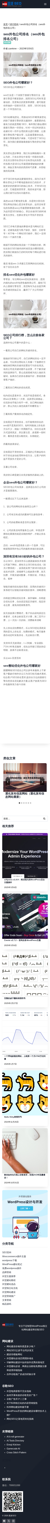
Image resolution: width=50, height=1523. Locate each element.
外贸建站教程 (9, 1280)
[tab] (19, 803)
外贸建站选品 (9, 1284)
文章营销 (6, 1300)
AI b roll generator (15, 1436)
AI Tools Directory (15, 1440)
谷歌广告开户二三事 (17, 1399)
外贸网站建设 (9, 1292)
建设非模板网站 (14, 1354)
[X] (9, 1521)
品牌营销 (6, 1272)
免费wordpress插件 (11, 1268)
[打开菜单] (45, 4)
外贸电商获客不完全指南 (19, 1391)
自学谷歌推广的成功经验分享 (21, 1374)
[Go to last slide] (8, 782)
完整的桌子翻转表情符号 (15, 998)
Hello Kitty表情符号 (13, 1117)
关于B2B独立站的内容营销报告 (22, 1403)
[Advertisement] (25, 715)
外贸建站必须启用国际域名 (20, 1358)
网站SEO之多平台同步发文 (20, 1350)
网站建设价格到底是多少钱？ (21, 1346)
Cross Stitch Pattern (16, 1452)
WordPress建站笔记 (12, 1264)
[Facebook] (4, 1521)
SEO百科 (7, 42)
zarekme (12, 48)
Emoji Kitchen (13, 1444)
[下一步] (42, 782)
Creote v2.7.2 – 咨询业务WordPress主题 (22, 940)
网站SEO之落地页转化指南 (20, 1419)
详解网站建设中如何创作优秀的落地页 (25, 1362)
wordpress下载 (9, 1260)
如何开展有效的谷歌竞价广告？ (22, 1395)
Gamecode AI (13, 1448)
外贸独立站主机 (10, 1288)
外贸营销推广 (9, 1296)
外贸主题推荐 (9, 1276)
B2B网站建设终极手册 (18, 1407)
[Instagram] (13, 1521)
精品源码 (6, 1304)
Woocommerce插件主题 (14, 1256)
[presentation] (25, 777)
